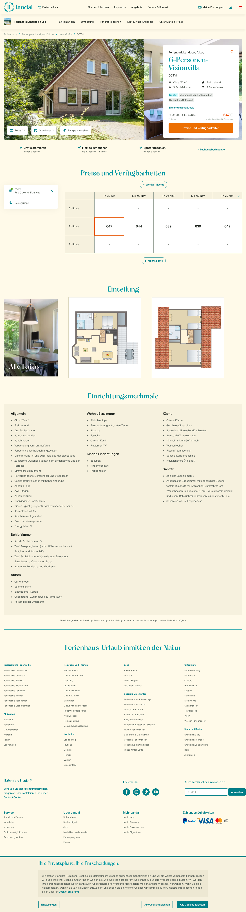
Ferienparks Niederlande (16, 685)
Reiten (7, 739)
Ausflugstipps (70, 715)
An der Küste (130, 670)
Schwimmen (10, 744)
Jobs (65, 827)
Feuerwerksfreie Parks (75, 710)
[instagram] (137, 794)
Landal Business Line (133, 827)
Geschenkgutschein (14, 837)
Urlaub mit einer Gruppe (76, 705)
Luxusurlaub (70, 685)
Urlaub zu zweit (71, 695)
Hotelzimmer (190, 685)
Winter (67, 760)
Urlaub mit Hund (72, 690)
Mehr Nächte (155, 260)
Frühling (68, 744)
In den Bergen (131, 680)
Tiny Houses (190, 710)
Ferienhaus (189, 675)
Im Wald (128, 675)
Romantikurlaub (71, 720)
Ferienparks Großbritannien (17, 705)
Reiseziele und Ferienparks (17, 664)
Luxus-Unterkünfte (133, 709)
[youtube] (155, 794)
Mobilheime (190, 700)
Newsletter (9, 822)
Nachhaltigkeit (70, 822)
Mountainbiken (11, 729)
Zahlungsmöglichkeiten (15, 832)
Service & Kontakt (158, 7)
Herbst (67, 754)
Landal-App (128, 817)
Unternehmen (70, 817)
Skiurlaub (8, 719)
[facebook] (127, 794)
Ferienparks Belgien (13, 695)
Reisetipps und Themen (76, 664)
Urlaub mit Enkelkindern (196, 744)
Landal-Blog (70, 739)
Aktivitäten (189, 754)
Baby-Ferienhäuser (133, 719)
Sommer (68, 749)
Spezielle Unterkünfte (135, 693)
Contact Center (12, 797)
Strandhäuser (191, 705)
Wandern (8, 734)
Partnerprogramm (71, 837)
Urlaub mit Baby (192, 734)
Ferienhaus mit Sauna (134, 704)
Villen (187, 715)
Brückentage (70, 765)
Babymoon (69, 700)
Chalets (188, 680)
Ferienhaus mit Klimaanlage (137, 699)
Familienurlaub (71, 670)
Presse (66, 842)
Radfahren (9, 724)
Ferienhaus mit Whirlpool (136, 744)
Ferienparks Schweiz (14, 680)
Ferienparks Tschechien (15, 700)
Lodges (188, 690)
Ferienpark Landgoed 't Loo (186, 52)
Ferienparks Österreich (15, 675)
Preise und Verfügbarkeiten (201, 128)
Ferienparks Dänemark (14, 690)
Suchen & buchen (98, 7)
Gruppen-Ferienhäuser (135, 739)
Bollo (186, 749)
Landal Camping (131, 822)
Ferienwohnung (192, 670)
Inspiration (120, 7)
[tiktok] (146, 794)
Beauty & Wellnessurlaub (76, 725)
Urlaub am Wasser (133, 685)
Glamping (68, 680)
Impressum (9, 827)
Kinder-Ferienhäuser (134, 714)
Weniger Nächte (154, 184)
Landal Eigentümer (132, 832)
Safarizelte (189, 695)
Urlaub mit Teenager (194, 739)
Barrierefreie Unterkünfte (136, 734)
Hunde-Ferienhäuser (134, 729)
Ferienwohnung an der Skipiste (139, 724)
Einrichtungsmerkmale (181, 107)
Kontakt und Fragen (13, 817)
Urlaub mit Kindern (193, 729)
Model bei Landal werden (75, 832)
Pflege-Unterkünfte (133, 749)
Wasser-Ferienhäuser (194, 720)
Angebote (136, 7)
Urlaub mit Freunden (74, 675)
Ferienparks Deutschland (16, 670)
